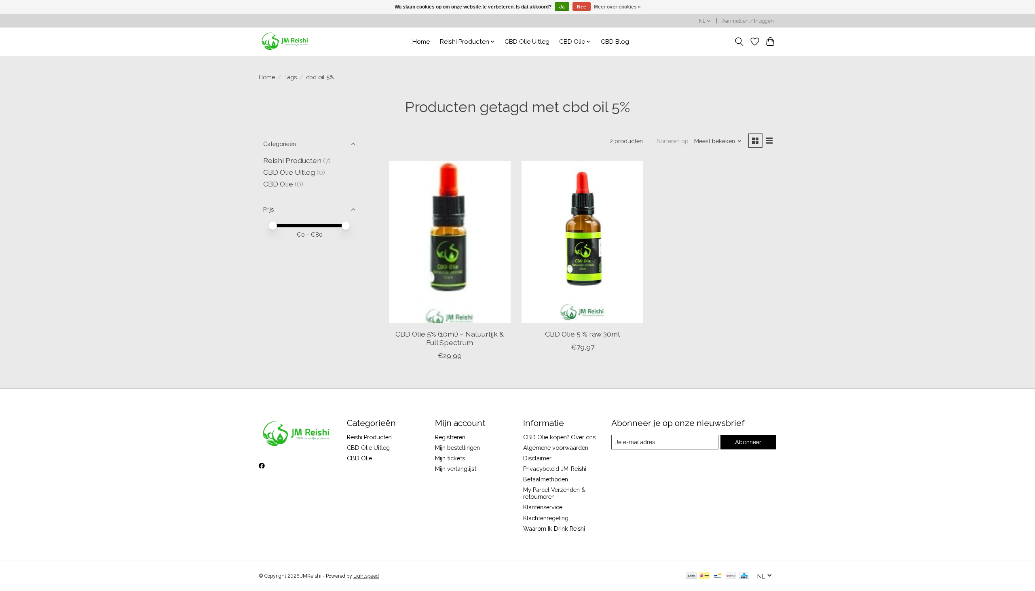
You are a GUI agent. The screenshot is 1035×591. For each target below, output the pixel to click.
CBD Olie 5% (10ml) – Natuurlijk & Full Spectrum (449, 338)
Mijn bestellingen (457, 447)
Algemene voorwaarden (555, 447)
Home (421, 41)
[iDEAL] (704, 576)
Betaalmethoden (545, 479)
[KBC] (744, 576)
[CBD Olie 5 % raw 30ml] (582, 242)
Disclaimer (537, 458)
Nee (581, 7)
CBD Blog (615, 41)
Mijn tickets (450, 458)
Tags (290, 77)
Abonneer (748, 441)
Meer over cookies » (617, 7)
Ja (562, 7)
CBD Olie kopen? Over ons (559, 437)
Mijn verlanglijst (455, 468)
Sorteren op (673, 141)
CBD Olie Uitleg (527, 41)
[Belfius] (731, 576)
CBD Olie (279, 184)
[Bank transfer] (691, 576)
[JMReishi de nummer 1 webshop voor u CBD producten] (285, 41)
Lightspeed (366, 576)
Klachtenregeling (545, 518)
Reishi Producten (292, 160)
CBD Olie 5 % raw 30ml (582, 334)
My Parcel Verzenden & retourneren (554, 493)
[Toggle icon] (739, 41)
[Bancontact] (718, 576)
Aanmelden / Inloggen (748, 21)
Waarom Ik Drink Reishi (554, 528)
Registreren (450, 437)
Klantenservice (542, 507)
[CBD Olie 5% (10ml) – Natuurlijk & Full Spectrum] (450, 242)
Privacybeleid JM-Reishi (554, 468)
